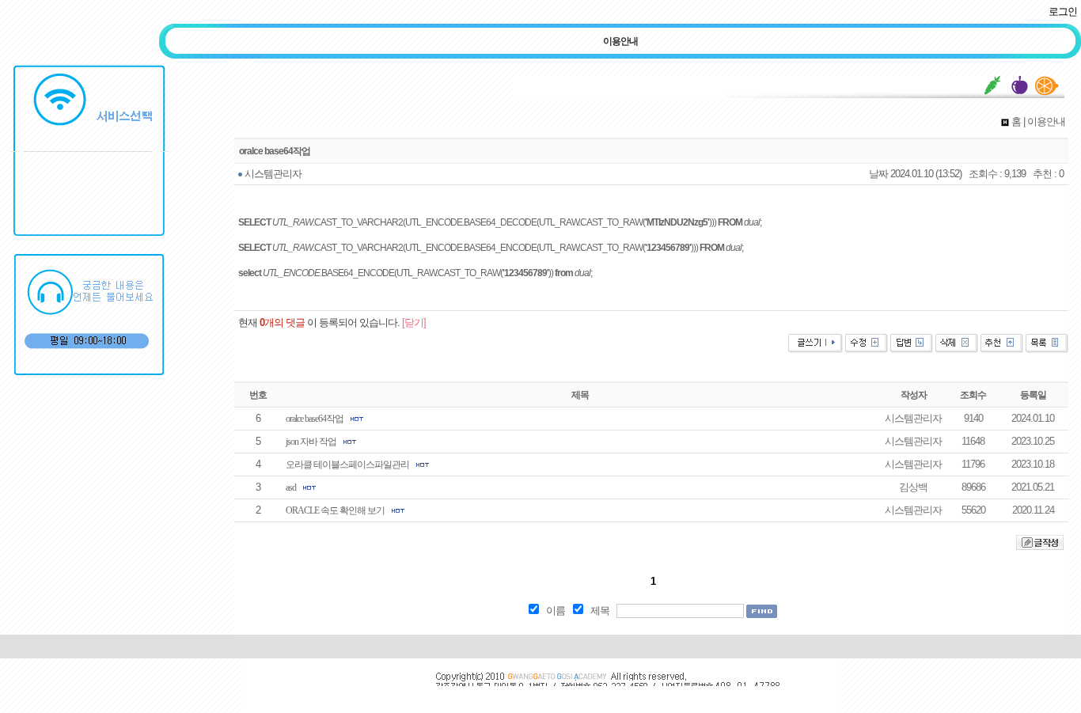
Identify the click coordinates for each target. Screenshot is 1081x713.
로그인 (1063, 11)
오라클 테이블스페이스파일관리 (347, 464)
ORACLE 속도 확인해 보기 (335, 510)
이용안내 (620, 41)
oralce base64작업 (314, 418)
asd (291, 487)
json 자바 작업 (311, 441)
